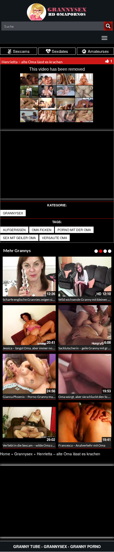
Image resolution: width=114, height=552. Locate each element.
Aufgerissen (14, 229)
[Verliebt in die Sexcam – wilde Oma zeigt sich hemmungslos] (29, 422)
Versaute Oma (54, 237)
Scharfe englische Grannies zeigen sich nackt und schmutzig (44, 300)
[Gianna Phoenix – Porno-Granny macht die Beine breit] (29, 374)
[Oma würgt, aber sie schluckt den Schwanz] (84, 374)
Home (5, 453)
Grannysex (13, 213)
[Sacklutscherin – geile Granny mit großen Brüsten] (84, 325)
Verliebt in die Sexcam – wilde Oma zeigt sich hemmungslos (43, 445)
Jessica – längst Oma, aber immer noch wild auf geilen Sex (42, 348)
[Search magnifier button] (108, 26)
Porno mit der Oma (74, 229)
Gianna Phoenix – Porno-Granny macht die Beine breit (40, 397)
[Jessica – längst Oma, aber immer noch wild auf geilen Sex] (29, 325)
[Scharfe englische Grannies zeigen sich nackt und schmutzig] (29, 276)
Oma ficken (41, 229)
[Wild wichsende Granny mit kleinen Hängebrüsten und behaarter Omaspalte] (84, 276)
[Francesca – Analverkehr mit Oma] (84, 422)
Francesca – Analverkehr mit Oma (81, 445)
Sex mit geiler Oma (19, 237)
